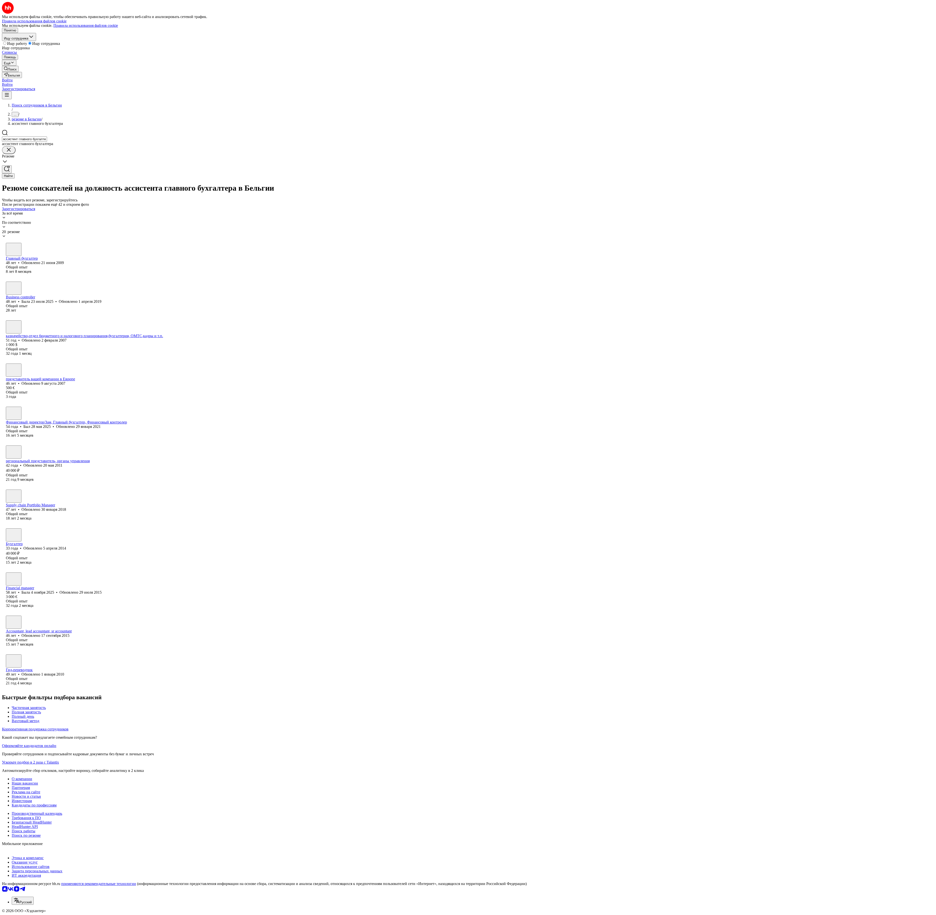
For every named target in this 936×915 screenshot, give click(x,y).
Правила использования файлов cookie (85, 25)
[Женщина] (13, 249)
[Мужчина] (13, 413)
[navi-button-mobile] (7, 95)
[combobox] (24, 139)
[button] (7, 80)
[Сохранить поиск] (7, 169)
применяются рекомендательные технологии (98, 884)
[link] (10, 69)
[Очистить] (9, 150)
